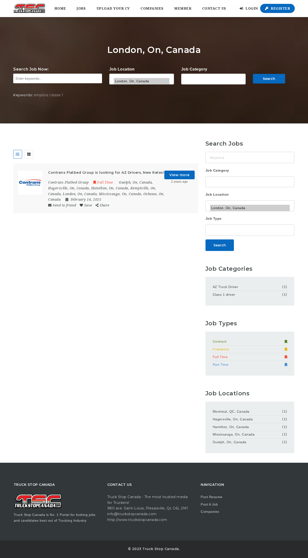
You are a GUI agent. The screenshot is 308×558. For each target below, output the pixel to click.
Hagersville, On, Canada (233, 419)
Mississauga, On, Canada (234, 434)
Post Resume (212, 497)
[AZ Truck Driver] (213, 78)
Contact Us (214, 8)
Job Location (122, 69)
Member (182, 8)
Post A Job (209, 504)
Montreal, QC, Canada (231, 411)
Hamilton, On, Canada (231, 427)
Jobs (81, 8)
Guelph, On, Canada (229, 442)
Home (60, 8)
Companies (152, 8)
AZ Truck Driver (225, 287)
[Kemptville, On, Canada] (141, 75)
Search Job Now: (31, 69)
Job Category (194, 69)
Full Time (220, 357)
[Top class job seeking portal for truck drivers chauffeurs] (29, 8)
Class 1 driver (224, 294)
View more (179, 175)
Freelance (221, 349)
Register (280, 8)
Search (269, 79)
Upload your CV (113, 8)
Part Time (221, 364)
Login (251, 8)
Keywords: (23, 95)
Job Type (213, 218)
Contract (220, 341)
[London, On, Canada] (141, 81)
